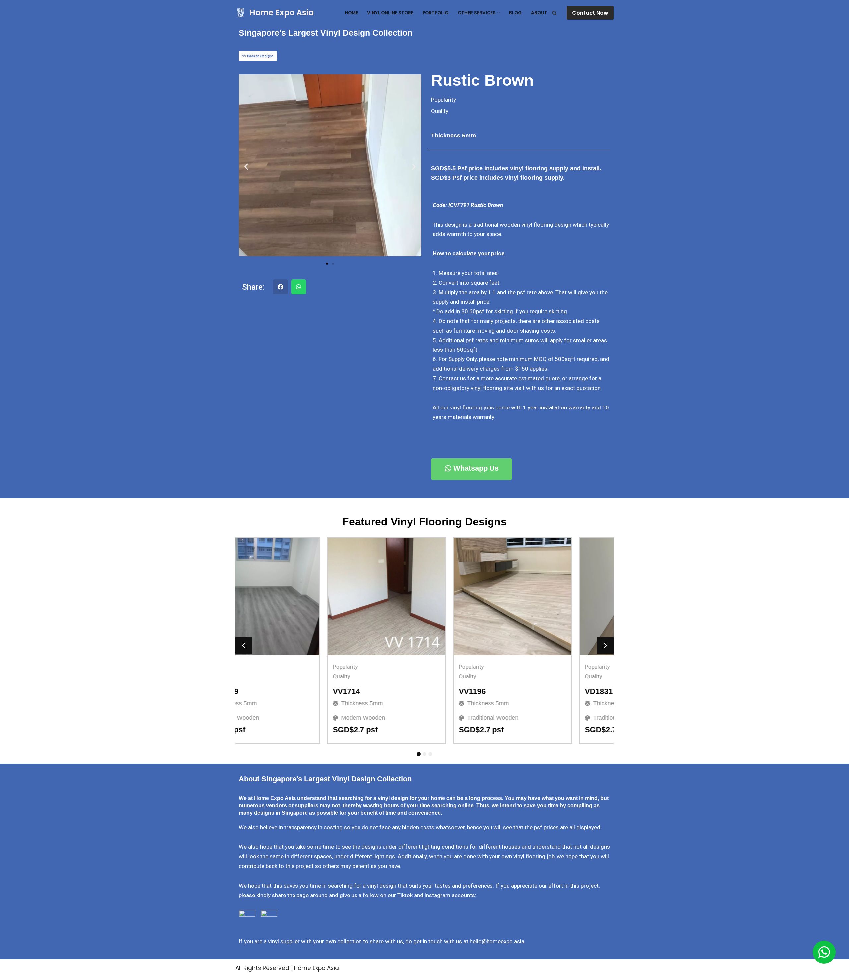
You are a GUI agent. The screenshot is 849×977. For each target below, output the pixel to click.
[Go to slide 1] (327, 264)
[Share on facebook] (280, 286)
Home (351, 13)
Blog (515, 13)
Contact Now (590, 13)
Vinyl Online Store (390, 13)
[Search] (554, 12)
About (539, 13)
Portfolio (435, 13)
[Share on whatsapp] (298, 286)
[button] (498, 13)
